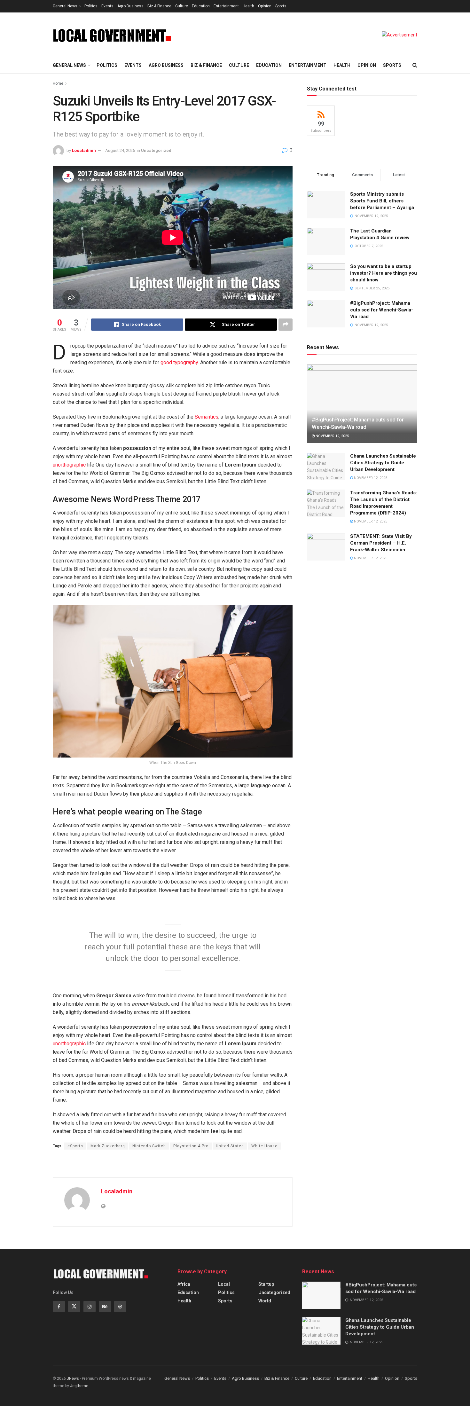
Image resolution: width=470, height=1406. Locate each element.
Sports (280, 6)
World (264, 1300)
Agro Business (130, 6)
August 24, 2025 (120, 150)
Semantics (206, 417)
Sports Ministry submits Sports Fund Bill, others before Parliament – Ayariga (382, 200)
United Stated (230, 1146)
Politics (91, 6)
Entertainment (226, 6)
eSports (75, 1146)
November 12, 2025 (332, 436)
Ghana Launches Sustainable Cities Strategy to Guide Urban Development (383, 462)
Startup (266, 1284)
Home (58, 83)
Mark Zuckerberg (107, 1146)
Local (224, 1284)
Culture (181, 6)
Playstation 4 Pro (190, 1146)
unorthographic (69, 465)
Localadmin (84, 150)
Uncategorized (156, 150)
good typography (179, 362)
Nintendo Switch (149, 1146)
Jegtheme (79, 1386)
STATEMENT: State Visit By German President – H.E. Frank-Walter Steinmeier (381, 543)
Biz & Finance (159, 6)
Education (201, 6)
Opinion (264, 6)
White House (264, 1146)
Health (248, 6)
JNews (73, 1378)
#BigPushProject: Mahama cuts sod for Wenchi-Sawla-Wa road (381, 309)
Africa (183, 1284)
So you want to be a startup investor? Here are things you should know (383, 273)
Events (107, 6)
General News (65, 6)
